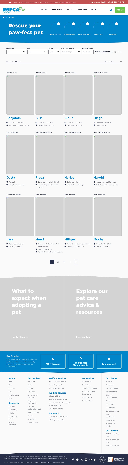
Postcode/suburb (87, 48)
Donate (120, 10)
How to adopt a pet (20, 337)
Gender (50, 48)
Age (28, 48)
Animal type (10, 48)
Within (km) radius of (67, 48)
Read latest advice (69, 2)
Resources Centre (83, 337)
